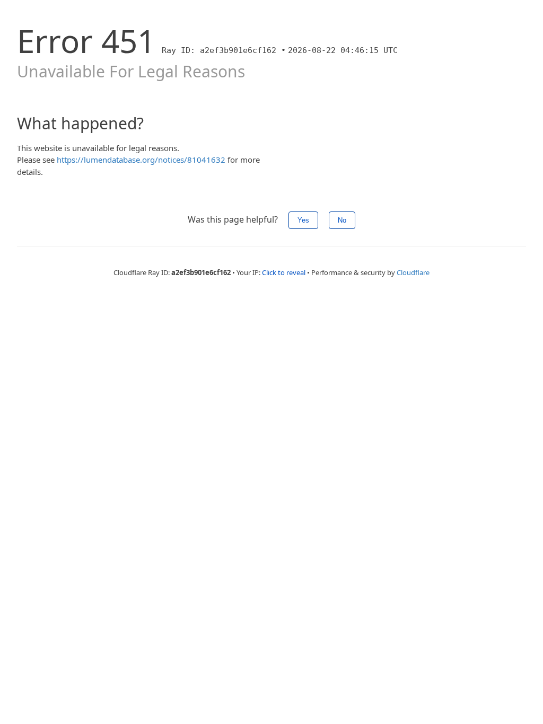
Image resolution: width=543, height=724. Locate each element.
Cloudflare (413, 272)
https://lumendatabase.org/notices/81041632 (141, 159)
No (342, 220)
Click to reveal (283, 272)
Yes (303, 220)
